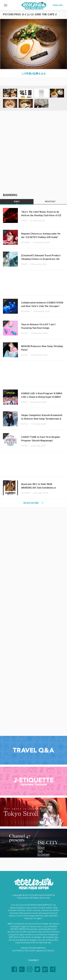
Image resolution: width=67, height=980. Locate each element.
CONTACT (33, 960)
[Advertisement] (33, 152)
